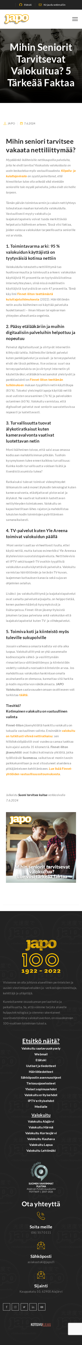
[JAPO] (16, 19)
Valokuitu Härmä (41, 1127)
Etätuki (28, 4)
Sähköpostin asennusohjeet (41, 1077)
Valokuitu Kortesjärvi (41, 1133)
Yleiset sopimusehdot (41, 1089)
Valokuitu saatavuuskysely (41, 1048)
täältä (23, 695)
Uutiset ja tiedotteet (41, 1066)
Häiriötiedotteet (41, 1071)
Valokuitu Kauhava (41, 1139)
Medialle (41, 1106)
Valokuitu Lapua (41, 1144)
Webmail (41, 1054)
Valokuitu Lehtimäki (41, 1150)
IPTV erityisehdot (41, 1101)
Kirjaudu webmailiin (55, 4)
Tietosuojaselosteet (41, 1083)
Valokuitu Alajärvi (41, 1121)
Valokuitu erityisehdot (41, 1095)
